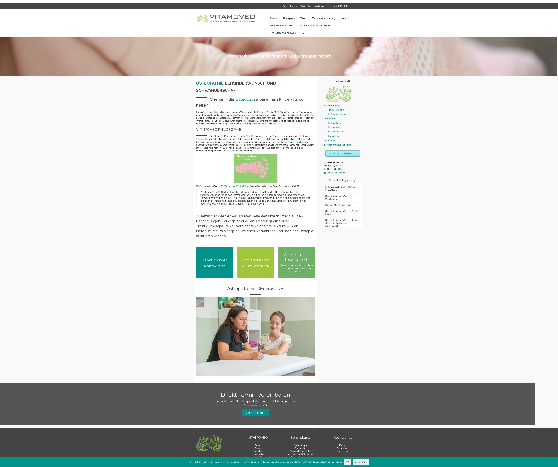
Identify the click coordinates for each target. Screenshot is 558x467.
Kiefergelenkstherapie (338, 114)
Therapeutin (207, 195)
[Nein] (554, 461)
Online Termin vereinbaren (342, 153)
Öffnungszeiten (258, 453)
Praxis (258, 448)
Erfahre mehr (361, 462)
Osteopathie (246, 99)
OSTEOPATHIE (210, 83)
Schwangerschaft (336, 131)
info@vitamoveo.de (336, 172)
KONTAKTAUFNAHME (255, 413)
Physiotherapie (331, 105)
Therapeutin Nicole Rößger (236, 186)
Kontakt (342, 445)
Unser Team (329, 140)
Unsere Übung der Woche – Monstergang (338, 197)
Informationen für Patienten (337, 144)
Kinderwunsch (334, 127)
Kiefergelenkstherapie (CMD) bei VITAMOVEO (340, 188)
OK (347, 462)
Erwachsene (333, 135)
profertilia (301, 141)
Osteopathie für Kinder (300, 451)
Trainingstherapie (336, 109)
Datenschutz (342, 448)
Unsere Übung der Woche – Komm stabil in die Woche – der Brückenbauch (341, 223)
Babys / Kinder (334, 122)
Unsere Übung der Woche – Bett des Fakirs (342, 212)
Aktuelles (258, 451)
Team (257, 445)
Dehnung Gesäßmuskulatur (338, 204)
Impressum (343, 451)
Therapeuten (202, 139)
